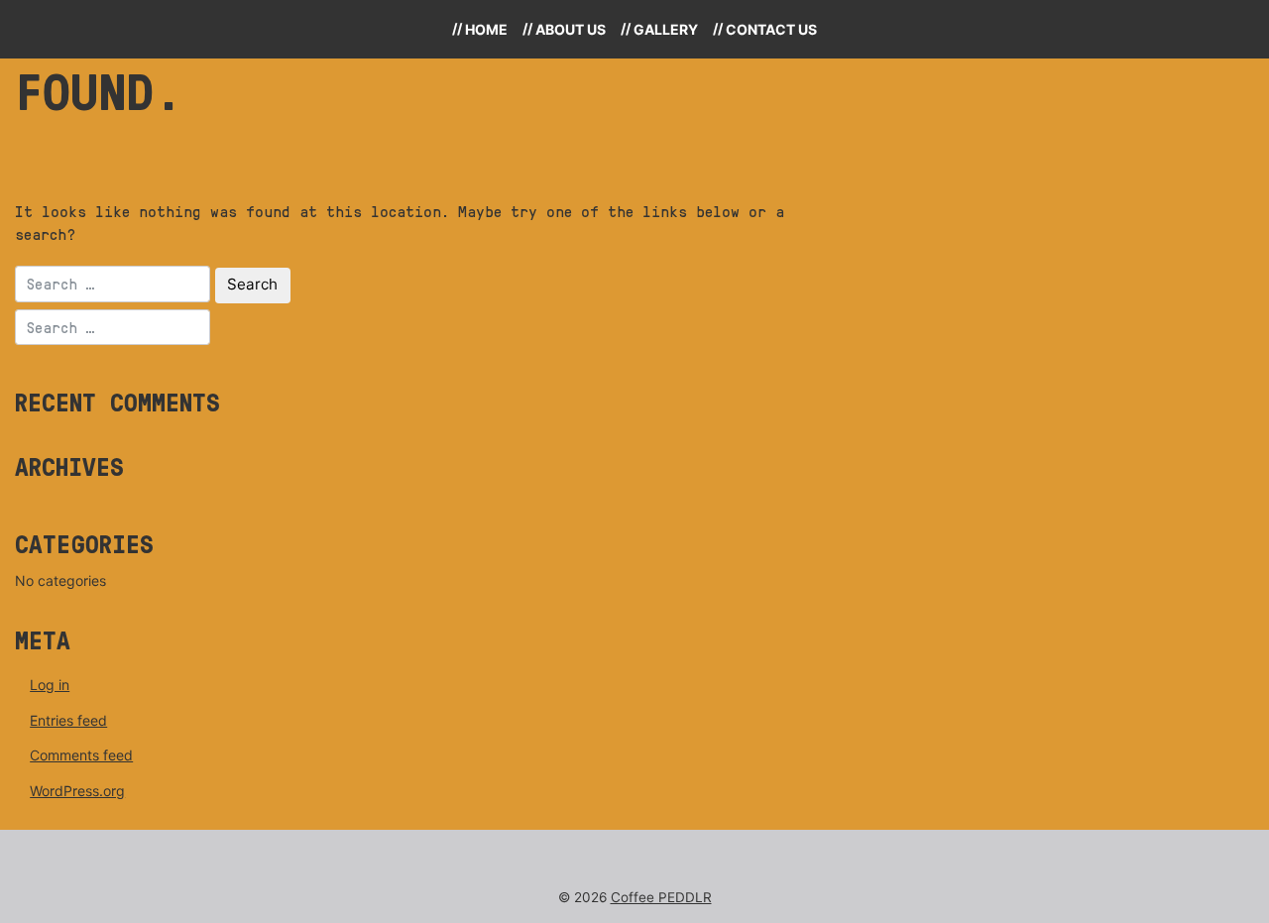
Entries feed (68, 720)
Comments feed (81, 755)
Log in (49, 684)
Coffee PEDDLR (661, 897)
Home (486, 29)
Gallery (666, 29)
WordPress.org (77, 790)
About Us (570, 29)
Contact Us (771, 29)
